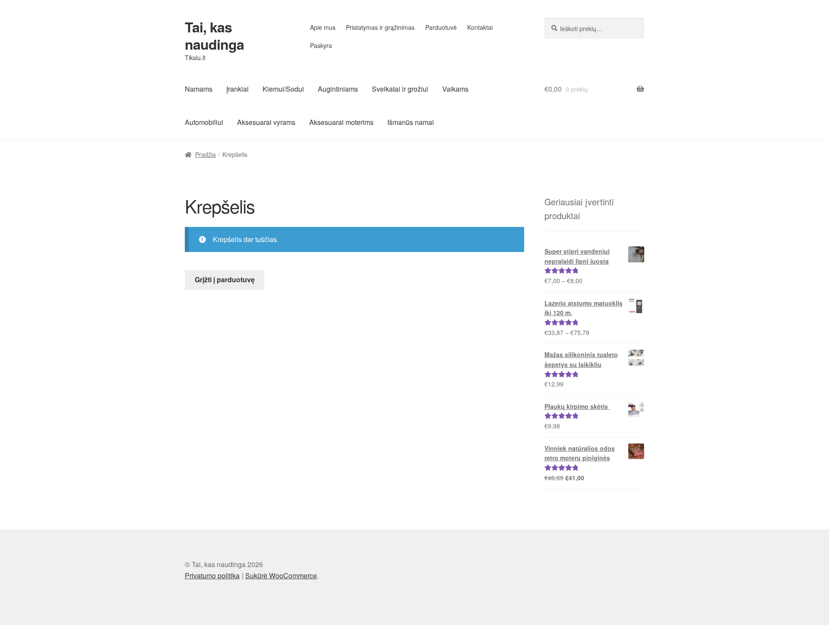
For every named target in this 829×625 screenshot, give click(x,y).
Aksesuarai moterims (341, 122)
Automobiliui (204, 122)
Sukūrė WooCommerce (281, 575)
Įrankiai (237, 89)
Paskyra (321, 45)
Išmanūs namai (410, 122)
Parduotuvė (441, 27)
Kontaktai (480, 27)
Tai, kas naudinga (214, 35)
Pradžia (205, 154)
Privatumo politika (212, 575)
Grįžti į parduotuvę (225, 279)
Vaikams (455, 89)
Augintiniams (338, 89)
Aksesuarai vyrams (266, 122)
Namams (198, 89)
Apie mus (322, 27)
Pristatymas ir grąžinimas (380, 27)
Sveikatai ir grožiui (400, 89)
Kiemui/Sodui (283, 89)
